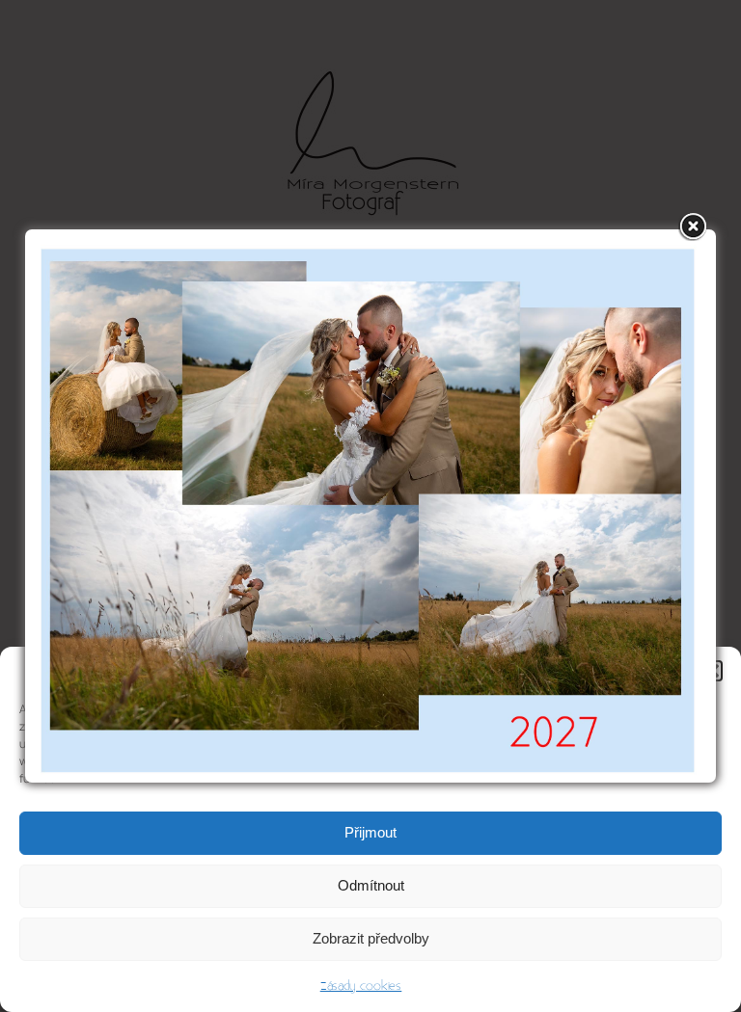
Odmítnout (371, 885)
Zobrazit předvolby (371, 938)
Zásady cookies (361, 986)
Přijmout (370, 832)
